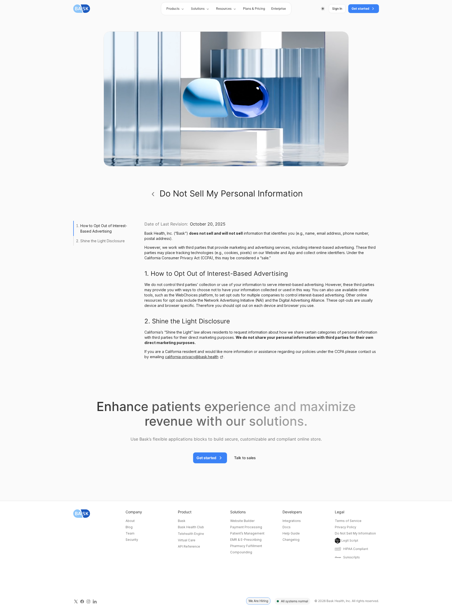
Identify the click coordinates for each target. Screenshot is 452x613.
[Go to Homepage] (81, 8)
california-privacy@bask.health (191, 357)
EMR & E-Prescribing (246, 540)
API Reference (189, 546)
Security (132, 540)
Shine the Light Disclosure (102, 241)
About (130, 521)
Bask (181, 521)
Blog (129, 527)
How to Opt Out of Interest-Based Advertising (103, 228)
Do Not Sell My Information (355, 533)
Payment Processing (246, 527)
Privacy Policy (345, 527)
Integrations (291, 521)
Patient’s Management (247, 533)
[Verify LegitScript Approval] (337, 541)
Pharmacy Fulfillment (246, 546)
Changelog (291, 540)
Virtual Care (186, 540)
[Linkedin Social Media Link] (94, 601)
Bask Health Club (191, 527)
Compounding (241, 552)
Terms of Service (348, 521)
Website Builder (242, 521)
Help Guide (291, 533)
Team (130, 533)
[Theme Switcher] (323, 8)
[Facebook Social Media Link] (82, 601)
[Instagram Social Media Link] (88, 601)
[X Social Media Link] (75, 601)
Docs (286, 527)
